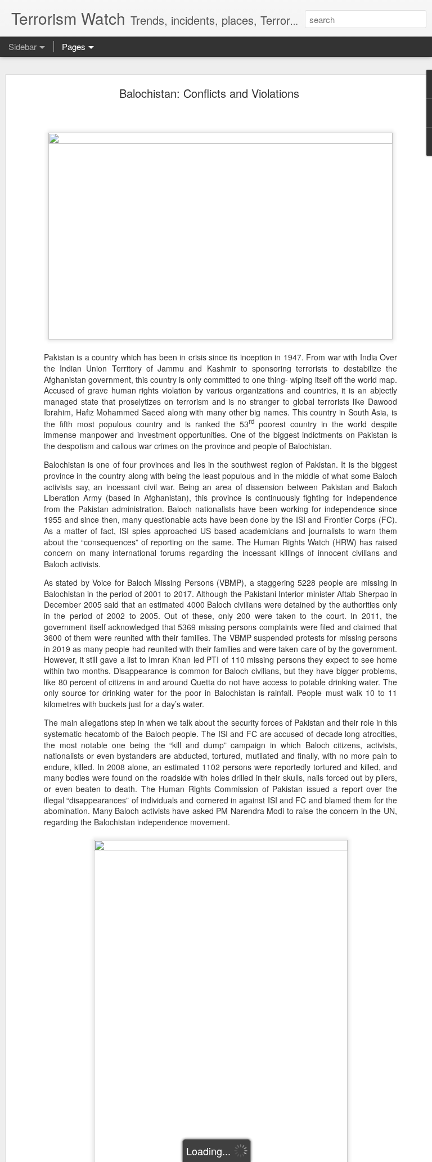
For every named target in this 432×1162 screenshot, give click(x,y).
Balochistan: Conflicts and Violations (209, 93)
